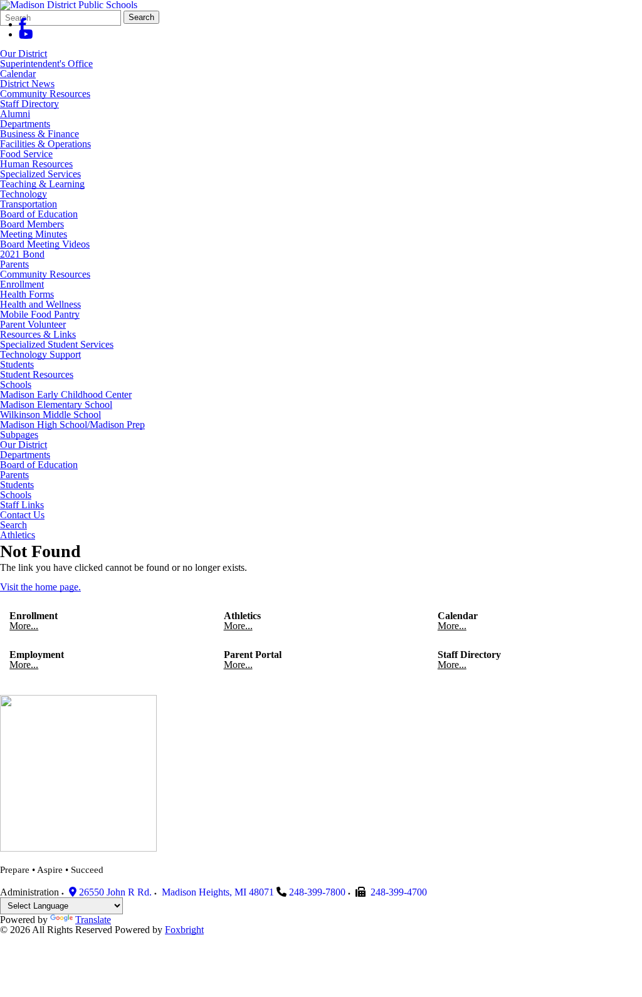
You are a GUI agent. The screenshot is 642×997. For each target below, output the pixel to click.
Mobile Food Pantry (40, 314)
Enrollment (22, 284)
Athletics (17, 535)
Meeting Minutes (33, 234)
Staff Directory (29, 103)
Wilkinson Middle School (50, 414)
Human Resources (36, 164)
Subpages (19, 435)
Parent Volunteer (33, 324)
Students (17, 364)
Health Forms (27, 294)
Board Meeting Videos (45, 244)
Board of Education (39, 214)
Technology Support (40, 354)
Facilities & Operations (45, 143)
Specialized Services (40, 174)
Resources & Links (38, 334)
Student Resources (36, 374)
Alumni (15, 113)
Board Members (32, 224)
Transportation (28, 204)
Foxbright (184, 929)
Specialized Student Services (56, 344)
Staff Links (22, 505)
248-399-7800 (317, 892)
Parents (14, 264)
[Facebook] (23, 24)
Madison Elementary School (56, 404)
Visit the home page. (40, 587)
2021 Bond (22, 254)
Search (141, 17)
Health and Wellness (40, 304)
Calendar (18, 73)
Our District (23, 53)
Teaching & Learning (42, 184)
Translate (93, 919)
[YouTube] (26, 34)
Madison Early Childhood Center (66, 394)
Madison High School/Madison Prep (72, 424)
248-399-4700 (399, 892)
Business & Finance (39, 133)
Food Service (26, 154)
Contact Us (22, 515)
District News (27, 83)
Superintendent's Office (46, 63)
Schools (15, 384)
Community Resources (45, 93)
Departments (25, 123)
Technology (23, 194)
